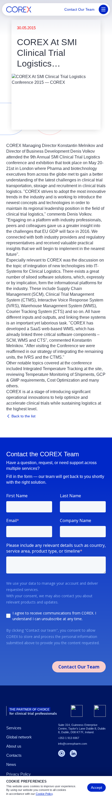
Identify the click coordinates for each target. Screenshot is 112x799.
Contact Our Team (79, 9)
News (11, 764)
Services (13, 728)
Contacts (14, 755)
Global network (19, 737)
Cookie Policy (44, 793)
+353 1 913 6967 (68, 737)
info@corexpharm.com (72, 743)
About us (13, 746)
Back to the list (23, 416)
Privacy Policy (18, 774)
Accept (96, 787)
